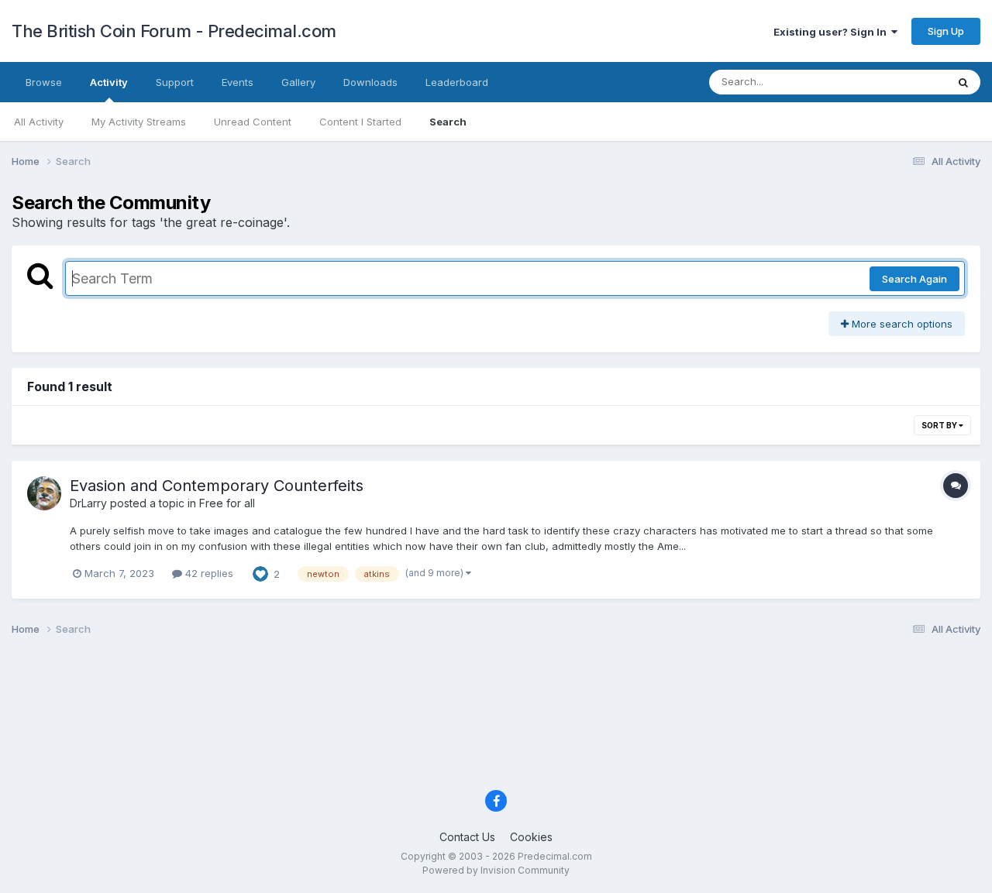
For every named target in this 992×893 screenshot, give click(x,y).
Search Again (914, 279)
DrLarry (88, 503)
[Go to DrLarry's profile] (44, 493)
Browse (44, 82)
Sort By (940, 425)
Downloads (370, 82)
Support (175, 82)
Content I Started (360, 121)
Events (237, 82)
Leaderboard (456, 82)
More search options (900, 324)
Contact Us (467, 836)
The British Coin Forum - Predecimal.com (174, 31)
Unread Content (252, 121)
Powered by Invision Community (496, 870)
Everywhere (898, 82)
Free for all (227, 503)
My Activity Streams (138, 121)
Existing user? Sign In (832, 32)
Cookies (531, 836)
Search (448, 121)
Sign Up (946, 31)
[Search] (963, 82)
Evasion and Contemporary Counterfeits (216, 485)
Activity (109, 82)
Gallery (298, 82)
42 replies (207, 573)
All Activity (39, 121)
